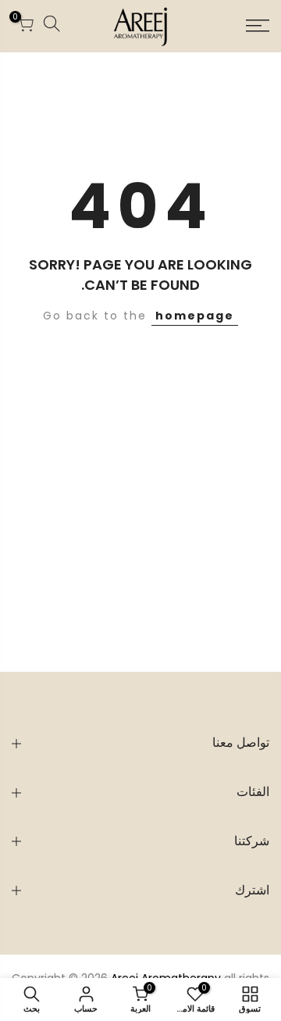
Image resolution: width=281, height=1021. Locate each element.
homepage (194, 315)
